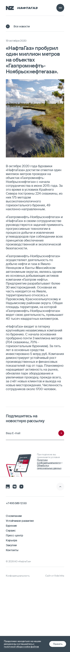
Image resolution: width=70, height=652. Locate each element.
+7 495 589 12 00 (16, 503)
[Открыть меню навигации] (60, 8)
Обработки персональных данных (49, 467)
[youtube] (21, 486)
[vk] (15, 486)
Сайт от (54, 575)
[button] (57, 644)
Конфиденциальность (18, 575)
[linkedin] (8, 486)
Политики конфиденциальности (49, 461)
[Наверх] (60, 486)
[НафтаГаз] (22, 7)
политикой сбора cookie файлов (21, 646)
